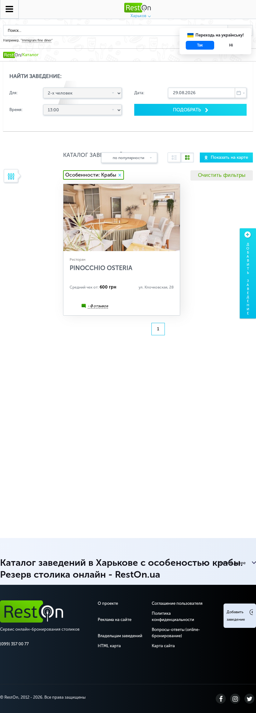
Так (200, 45)
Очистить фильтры (221, 175)
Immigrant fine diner (37, 40)
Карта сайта (163, 645)
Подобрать (187, 110)
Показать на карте (229, 157)
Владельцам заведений (120, 635)
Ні (231, 45)
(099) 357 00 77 (14, 644)
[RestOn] (12, 55)
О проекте (108, 603)
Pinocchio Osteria (101, 268)
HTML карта (109, 645)
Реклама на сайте (114, 619)
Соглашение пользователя (177, 603)
